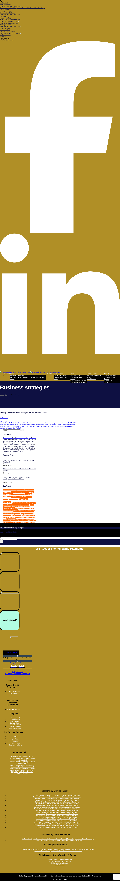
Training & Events (5, 25)
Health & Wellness (5, 11)
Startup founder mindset (29, 519)
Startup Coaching (20, 519)
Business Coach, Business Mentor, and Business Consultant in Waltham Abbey (57, 824)
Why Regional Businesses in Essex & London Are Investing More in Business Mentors (18, 478)
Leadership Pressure (7, 515)
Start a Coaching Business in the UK (22, 756)
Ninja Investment (5, 35)
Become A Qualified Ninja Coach (10, 6)
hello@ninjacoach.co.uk (7, 40)
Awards (2, 16)
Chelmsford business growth (10, 510)
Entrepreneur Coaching (8, 512)
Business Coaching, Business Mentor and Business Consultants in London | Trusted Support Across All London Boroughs (58, 839)
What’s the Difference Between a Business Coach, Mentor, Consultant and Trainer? (22, 769)
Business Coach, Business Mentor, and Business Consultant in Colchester (57, 798)
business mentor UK (14, 506)
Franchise (3, 36)
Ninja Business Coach (28, 515)
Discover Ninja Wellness (7, 13)
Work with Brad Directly (7, 31)
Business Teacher (15, 723)
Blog (6, 395)
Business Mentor (15, 721)
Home (2, 395)
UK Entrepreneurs (18, 522)
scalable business (24, 517)
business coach (6, 492)
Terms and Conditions (15, 745)
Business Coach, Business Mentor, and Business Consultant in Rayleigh (57, 820)
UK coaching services (8, 522)
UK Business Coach (31, 520)
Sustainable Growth (22, 520)
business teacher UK (19, 508)
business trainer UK (29, 508)
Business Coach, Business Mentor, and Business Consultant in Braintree (57, 805)
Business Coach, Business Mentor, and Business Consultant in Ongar (56, 819)
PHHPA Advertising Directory (60, 863)
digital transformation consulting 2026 (26, 510)
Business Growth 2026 (19, 503)
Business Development (13, 499)
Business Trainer (15, 719)
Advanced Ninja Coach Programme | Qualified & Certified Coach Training (22, 8)
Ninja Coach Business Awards (9, 23)
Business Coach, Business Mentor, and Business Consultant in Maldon (57, 817)
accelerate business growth (12, 490)
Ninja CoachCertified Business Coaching (17, 673)
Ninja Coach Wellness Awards (9, 21)
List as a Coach (4, 9)
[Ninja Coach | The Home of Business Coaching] (15, 372)
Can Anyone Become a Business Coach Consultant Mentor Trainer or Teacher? (22, 766)
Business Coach (15, 718)
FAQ (15, 738)
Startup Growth (7, 520)
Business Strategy (9, 508)
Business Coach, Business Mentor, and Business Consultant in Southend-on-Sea (57, 797)
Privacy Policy (15, 743)
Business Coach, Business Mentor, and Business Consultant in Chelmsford (57, 800)
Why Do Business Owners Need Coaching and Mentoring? (22, 759)
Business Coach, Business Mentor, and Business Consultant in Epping (57, 810)
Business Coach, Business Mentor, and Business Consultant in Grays (57, 812)
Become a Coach (5, 4)
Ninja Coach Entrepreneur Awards (10, 19)
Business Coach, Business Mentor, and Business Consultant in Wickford (57, 825)
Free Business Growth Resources (10, 33)
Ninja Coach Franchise (13, 709)
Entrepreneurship (17, 512)
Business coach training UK (19, 494)
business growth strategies (14, 505)
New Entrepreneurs (16, 515)
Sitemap (15, 741)
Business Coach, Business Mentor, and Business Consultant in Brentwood (57, 802)
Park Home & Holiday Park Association (59, 861)
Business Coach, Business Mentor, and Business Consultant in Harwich (57, 815)
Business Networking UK (25, 506)
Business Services (15, 725)
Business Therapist (15, 726)
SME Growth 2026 (11, 519)
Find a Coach (4, 3)
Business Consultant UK (19, 497)
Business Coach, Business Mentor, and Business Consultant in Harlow (57, 814)
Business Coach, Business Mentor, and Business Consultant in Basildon (57, 803)
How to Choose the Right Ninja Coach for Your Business (22, 762)
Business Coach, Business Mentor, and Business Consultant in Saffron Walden (57, 822)
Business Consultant (15, 728)
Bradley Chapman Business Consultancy (59, 859)
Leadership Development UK (25, 514)
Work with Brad (5, 30)
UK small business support (29, 522)
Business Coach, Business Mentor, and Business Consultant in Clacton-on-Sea (57, 809)
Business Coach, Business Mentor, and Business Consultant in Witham (57, 827)
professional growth (15, 517)
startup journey (14, 520)
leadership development (11, 514)
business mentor (25, 505)
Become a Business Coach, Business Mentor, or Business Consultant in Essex (57, 795)
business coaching (19, 492)
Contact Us (15, 740)
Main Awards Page (6, 18)
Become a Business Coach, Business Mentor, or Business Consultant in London (58, 840)
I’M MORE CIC (59, 865)
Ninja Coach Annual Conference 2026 (14, 692)
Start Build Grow (5, 28)
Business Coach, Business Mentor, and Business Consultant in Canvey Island (57, 807)
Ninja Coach (6, 517)
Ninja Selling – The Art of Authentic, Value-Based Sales (22, 772)
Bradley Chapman (27, 490)
